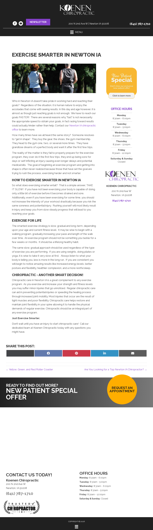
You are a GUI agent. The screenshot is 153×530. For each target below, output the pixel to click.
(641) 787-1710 (140, 24)
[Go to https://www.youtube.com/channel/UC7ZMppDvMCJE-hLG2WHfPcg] (21, 24)
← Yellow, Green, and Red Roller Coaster (29, 369)
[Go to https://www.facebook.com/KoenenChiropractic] (15, 24)
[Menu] (76, 526)
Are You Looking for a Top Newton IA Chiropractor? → (115, 369)
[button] (38, 22)
